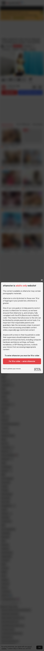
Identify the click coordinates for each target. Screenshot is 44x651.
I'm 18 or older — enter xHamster (22, 361)
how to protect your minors (12, 369)
